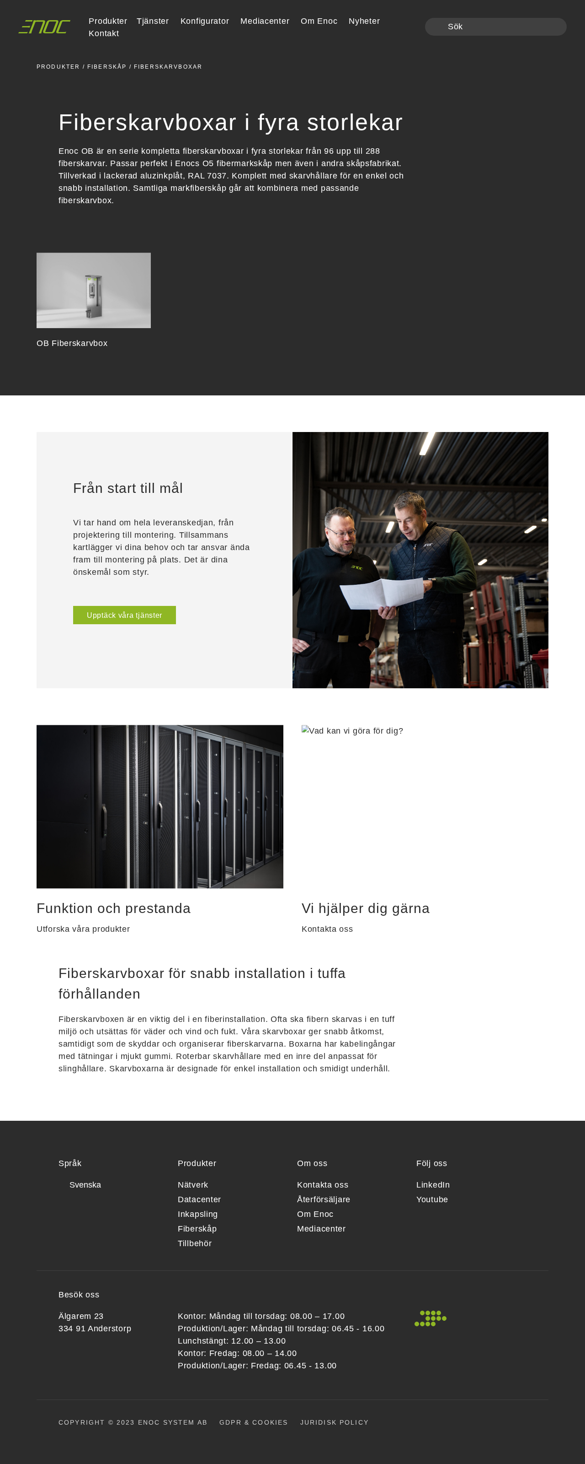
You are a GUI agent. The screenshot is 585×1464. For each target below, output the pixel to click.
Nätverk (193, 1184)
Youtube (432, 1199)
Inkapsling (198, 1214)
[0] (412, 27)
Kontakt (104, 33)
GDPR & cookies (253, 1422)
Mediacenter (264, 21)
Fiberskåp (107, 67)
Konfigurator (205, 21)
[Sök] (437, 27)
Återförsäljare (324, 1199)
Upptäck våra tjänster (124, 615)
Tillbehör (195, 1243)
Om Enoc (319, 21)
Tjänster (153, 21)
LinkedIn (433, 1184)
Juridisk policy (334, 1422)
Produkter (58, 67)
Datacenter (199, 1199)
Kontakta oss (323, 1184)
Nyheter (364, 21)
